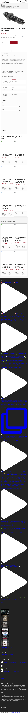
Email (3, 109)
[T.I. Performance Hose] (5, 620)
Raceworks (14, 79)
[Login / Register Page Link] (17, 2)
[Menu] (23, 2)
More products (4, 678)
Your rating (4, 113)
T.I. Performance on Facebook (7, 654)
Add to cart (14, 42)
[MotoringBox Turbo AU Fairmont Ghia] (5, 614)
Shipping (16, 712)
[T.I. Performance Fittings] (5, 627)
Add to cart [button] (5, 163)
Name (3, 105)
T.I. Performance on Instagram (7, 602)
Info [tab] (9, 50)
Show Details (10, 163)
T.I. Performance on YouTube (6, 647)
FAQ (19, 712)
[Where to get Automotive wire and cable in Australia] (5, 646)
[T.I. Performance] (11, 1)
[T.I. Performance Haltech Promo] (5, 633)
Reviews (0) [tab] (15, 50)
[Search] (20, 2)
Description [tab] (4, 50)
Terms (12, 712)
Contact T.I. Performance (6, 708)
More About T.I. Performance (6, 702)
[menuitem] (17, 2)
